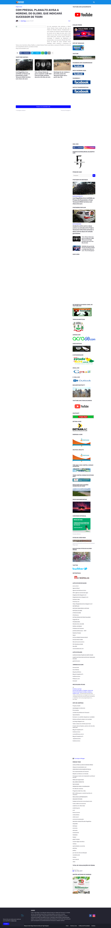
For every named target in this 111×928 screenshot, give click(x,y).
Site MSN (75, 646)
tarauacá (75, 681)
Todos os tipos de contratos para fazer (82, 723)
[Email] (49, 53)
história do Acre (76, 676)
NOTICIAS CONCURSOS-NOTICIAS (81, 608)
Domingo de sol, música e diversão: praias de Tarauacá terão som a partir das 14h (62, 74)
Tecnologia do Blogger (79, 758)
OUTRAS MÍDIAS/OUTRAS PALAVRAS (82, 617)
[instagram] (94, 915)
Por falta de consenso (78, 788)
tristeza (74, 857)
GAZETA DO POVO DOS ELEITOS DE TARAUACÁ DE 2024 (84, 658)
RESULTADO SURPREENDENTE (80, 797)
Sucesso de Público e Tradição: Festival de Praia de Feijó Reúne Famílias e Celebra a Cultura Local (83, 692)
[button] (94, 2)
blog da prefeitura (77, 672)
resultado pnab (76, 855)
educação (75, 830)
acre (74, 810)
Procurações (76, 710)
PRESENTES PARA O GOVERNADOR (81, 786)
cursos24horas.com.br (78, 734)
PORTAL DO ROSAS (77, 626)
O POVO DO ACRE (77, 612)
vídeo (74, 861)
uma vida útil (76, 859)
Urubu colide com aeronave (79, 803)
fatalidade (75, 835)
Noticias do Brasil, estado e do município (82, 719)
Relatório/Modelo (77, 633)
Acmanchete (76, 667)
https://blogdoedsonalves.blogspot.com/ (82, 604)
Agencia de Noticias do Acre (79, 590)
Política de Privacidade (84, 925)
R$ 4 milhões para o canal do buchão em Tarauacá (82, 794)
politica (74, 850)
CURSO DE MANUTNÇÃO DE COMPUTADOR (83, 655)
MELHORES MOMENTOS (78, 782)
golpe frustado (76, 839)
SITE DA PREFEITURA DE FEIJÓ (80, 637)
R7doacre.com (76, 678)
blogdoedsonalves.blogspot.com (80, 597)
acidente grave (76, 808)
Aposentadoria (76, 714)
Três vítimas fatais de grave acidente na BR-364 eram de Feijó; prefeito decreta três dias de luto (43, 74)
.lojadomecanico (77, 738)
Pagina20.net (76, 619)
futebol (74, 837)
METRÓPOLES (76, 606)
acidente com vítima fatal (79, 805)
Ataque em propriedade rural (79, 767)
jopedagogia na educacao (79, 708)
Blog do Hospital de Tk (78, 674)
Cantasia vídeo (76, 599)
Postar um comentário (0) (43, 106)
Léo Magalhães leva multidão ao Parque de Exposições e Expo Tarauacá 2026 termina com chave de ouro (23, 75)
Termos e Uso (73, 925)
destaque (75, 826)
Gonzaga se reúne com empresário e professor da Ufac (84, 776)
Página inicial (19, 6)
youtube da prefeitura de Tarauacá (81, 712)
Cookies (93, 925)
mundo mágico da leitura (78, 841)
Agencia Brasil (76, 588)
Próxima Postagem (65, 110)
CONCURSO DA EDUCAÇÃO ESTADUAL (82, 769)
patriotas (75, 848)
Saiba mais (13, 920)
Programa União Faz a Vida (79, 791)
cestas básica (76, 814)
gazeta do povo (76, 661)
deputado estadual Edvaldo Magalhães (82, 821)
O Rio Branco (76, 615)
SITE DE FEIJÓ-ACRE (78, 639)
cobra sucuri (76, 817)
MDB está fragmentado (78, 779)
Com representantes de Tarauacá (81, 771)
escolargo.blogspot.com (78, 721)
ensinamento (76, 832)
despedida (75, 823)
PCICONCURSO (76, 621)
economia (75, 828)
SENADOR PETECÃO (77, 799)
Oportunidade (76, 784)
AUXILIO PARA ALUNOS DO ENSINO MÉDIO (83, 764)
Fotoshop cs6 (76, 601)
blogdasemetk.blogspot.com (79, 595)
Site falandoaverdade (78, 644)
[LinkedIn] (45, 53)
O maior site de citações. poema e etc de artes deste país (84, 726)
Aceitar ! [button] (6, 923)
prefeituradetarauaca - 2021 (79, 630)
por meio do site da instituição (80, 852)
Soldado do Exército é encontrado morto (82, 801)
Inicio (67, 925)
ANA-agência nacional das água (80, 592)
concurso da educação (78, 819)
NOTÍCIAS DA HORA (77, 610)
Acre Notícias (76, 669)
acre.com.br (76, 586)
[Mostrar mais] (52, 53)
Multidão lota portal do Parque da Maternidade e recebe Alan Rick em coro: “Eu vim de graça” (88, 248)
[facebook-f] (90, 915)
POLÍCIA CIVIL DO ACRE (78, 624)
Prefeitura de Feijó (77, 689)
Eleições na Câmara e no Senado (80, 773)
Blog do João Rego (28, 925)
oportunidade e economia (79, 846)
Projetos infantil (76, 705)
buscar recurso (76, 812)
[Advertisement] (43, 92)
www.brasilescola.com (78, 648)
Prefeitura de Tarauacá (78, 628)
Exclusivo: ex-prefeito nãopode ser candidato (84, 717)
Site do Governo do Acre (78, 642)
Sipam (74, 635)
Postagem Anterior (21, 110)
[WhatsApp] (42, 53)
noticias (74, 843)
